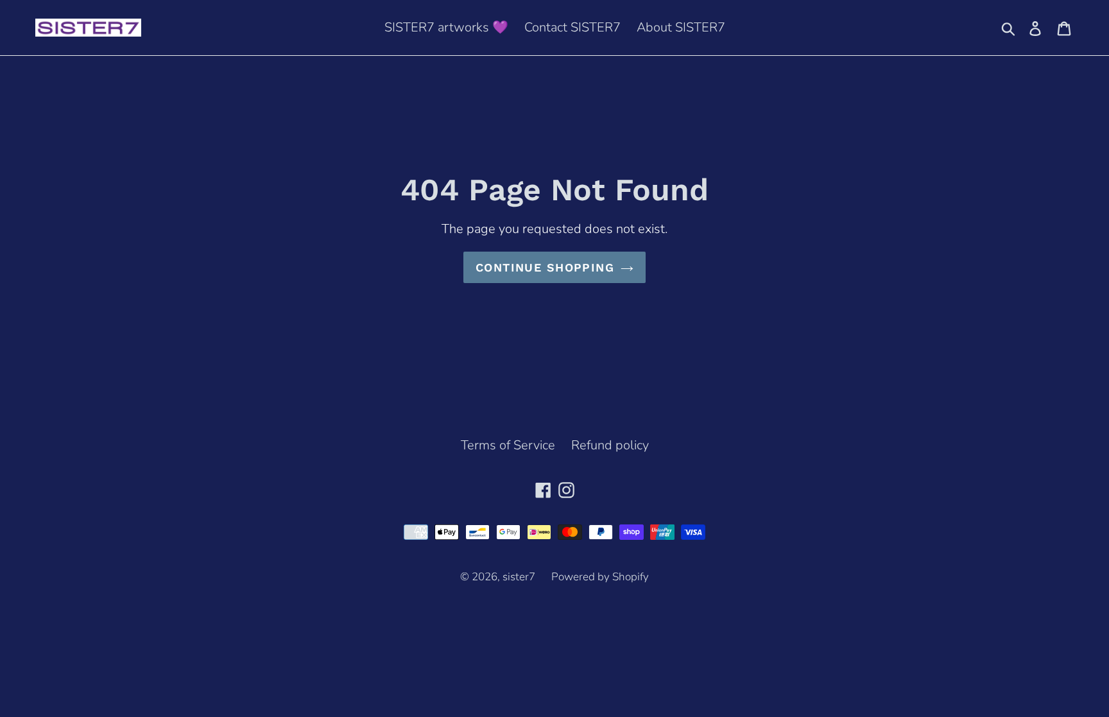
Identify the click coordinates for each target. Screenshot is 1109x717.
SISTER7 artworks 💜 (446, 27)
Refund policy (610, 445)
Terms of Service (508, 445)
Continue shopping (545, 267)
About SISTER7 (681, 27)
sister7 (519, 576)
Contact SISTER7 (572, 27)
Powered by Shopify (600, 576)
